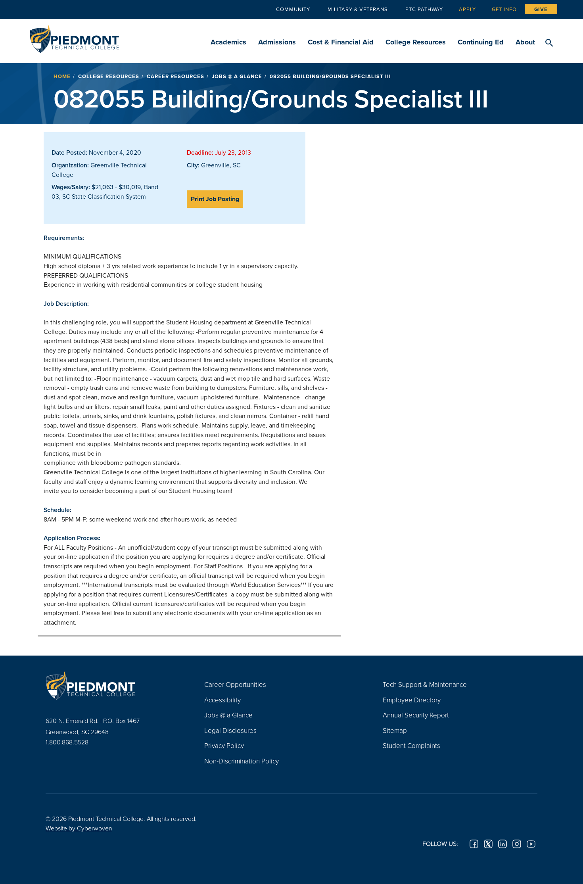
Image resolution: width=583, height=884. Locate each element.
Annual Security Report (416, 714)
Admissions (277, 42)
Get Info (504, 9)
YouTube (531, 844)
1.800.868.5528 (67, 742)
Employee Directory (412, 699)
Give (541, 9)
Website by (79, 828)
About (525, 42)
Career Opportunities (235, 684)
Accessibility (222, 699)
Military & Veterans (358, 9)
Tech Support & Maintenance (425, 684)
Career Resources (175, 76)
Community (293, 9)
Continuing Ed (481, 42)
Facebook (474, 844)
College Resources (415, 42)
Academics (228, 42)
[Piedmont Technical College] (113, 685)
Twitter (488, 844)
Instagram (516, 844)
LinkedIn (502, 844)
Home (62, 76)
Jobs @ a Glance (237, 76)
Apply (467, 9)
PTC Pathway (424, 9)
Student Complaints (411, 745)
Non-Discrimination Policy (241, 760)
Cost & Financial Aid (341, 42)
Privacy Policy (224, 745)
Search (549, 43)
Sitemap (395, 730)
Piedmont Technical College (74, 37)
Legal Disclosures (230, 730)
